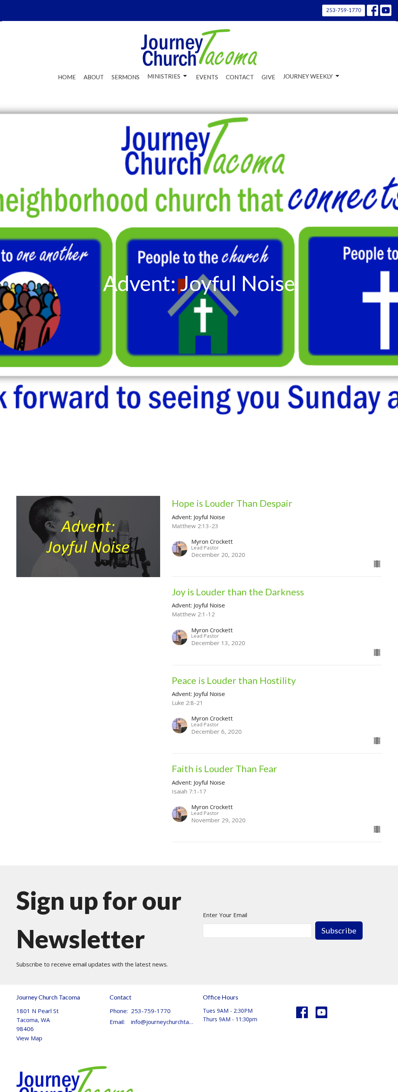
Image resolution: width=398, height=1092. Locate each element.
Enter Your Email (225, 915)
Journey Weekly (308, 76)
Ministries (163, 76)
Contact (240, 76)
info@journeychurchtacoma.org (163, 1022)
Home (67, 76)
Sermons (126, 76)
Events (207, 76)
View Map (29, 1038)
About (94, 76)
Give (268, 76)
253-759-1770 (343, 10)
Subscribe (338, 930)
